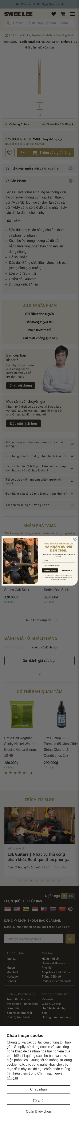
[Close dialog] (75, 539)
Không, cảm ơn (67, 570)
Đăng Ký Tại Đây (49, 570)
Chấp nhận (38, 1089)
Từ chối (38, 1100)
